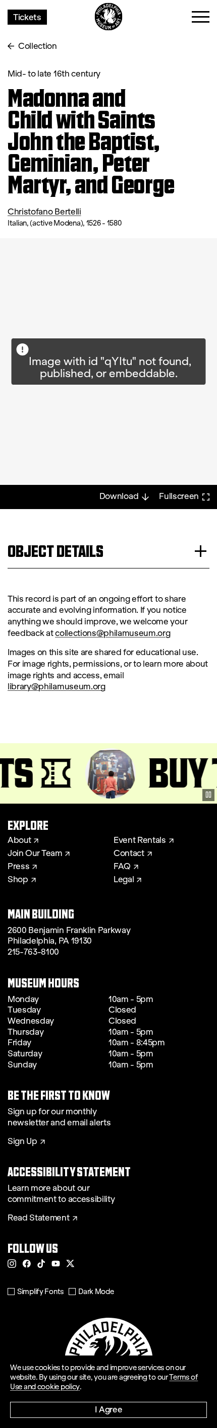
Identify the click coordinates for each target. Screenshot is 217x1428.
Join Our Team (35, 853)
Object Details (55, 551)
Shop (18, 880)
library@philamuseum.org (56, 686)
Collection (37, 46)
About (19, 840)
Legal (124, 880)
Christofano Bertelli (44, 212)
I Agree (109, 1409)
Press (18, 867)
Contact (129, 853)
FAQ (122, 867)
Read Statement (39, 1218)
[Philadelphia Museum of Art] (109, 17)
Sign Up (22, 1141)
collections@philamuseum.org (112, 633)
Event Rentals (140, 840)
